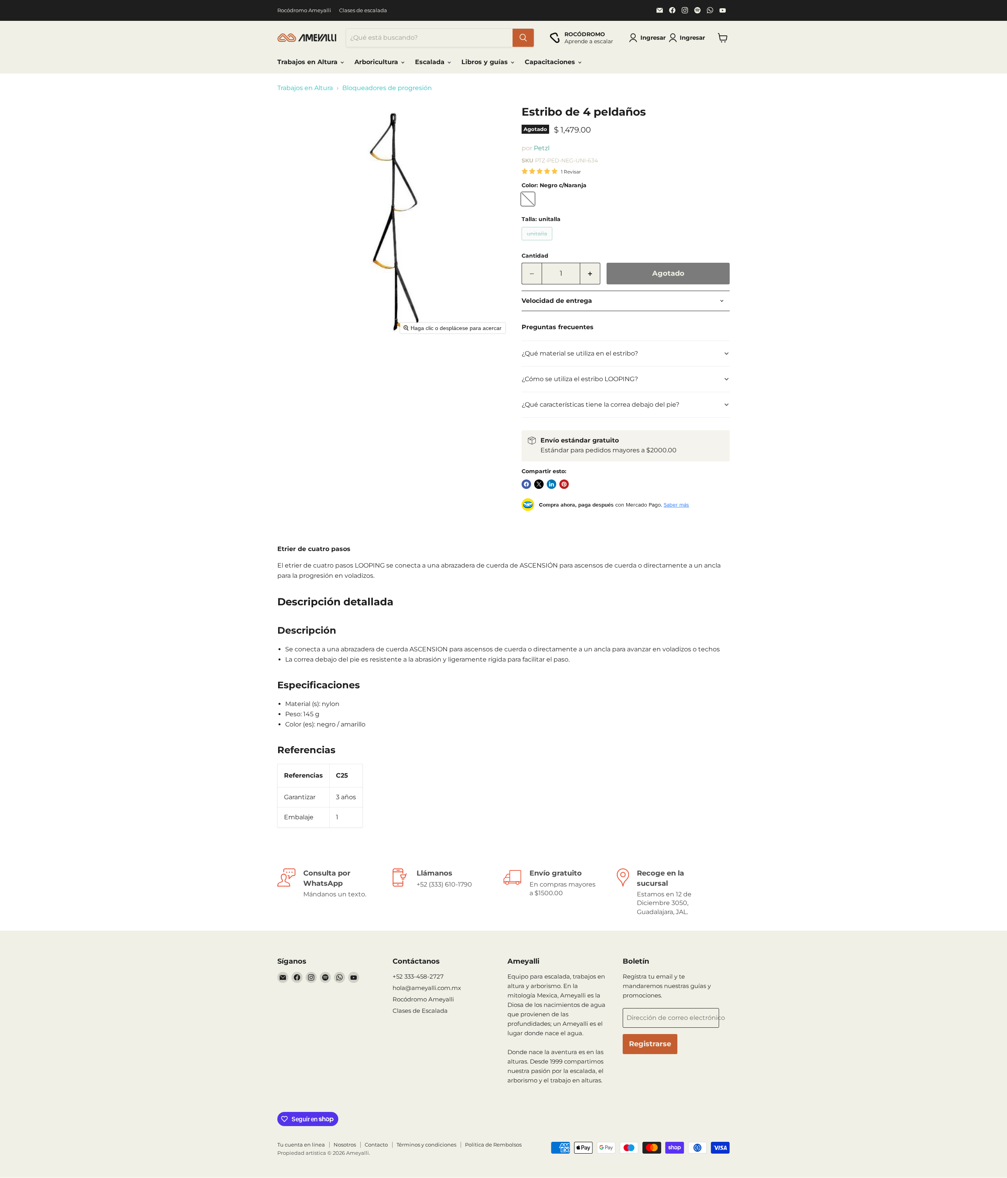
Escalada (430, 62)
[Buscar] (523, 38)
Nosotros (345, 1144)
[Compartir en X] (539, 484)
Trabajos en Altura (308, 62)
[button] (688, 37)
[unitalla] (538, 242)
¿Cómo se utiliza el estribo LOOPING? (580, 379)
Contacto (376, 1144)
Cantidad (535, 256)
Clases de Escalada (420, 1010)
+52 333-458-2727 (418, 976)
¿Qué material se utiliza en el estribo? (580, 353)
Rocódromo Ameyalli (304, 10)
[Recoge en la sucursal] (673, 892)
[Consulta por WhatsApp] (334, 892)
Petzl (542, 148)
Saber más (676, 505)
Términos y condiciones (426, 1144)
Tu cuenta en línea (301, 1144)
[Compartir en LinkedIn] (551, 484)
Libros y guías (485, 62)
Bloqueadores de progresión (387, 88)
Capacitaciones (551, 62)
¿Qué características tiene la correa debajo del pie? (600, 404)
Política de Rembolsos (493, 1144)
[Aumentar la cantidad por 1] (590, 273)
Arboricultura (377, 62)
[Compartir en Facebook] (526, 484)
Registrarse (650, 1044)
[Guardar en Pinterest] (564, 484)
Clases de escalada (363, 10)
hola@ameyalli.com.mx (427, 988)
